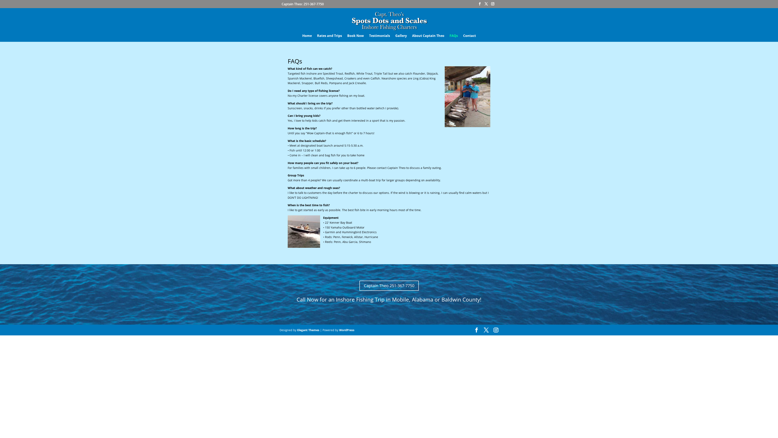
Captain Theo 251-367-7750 (389, 285)
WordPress (346, 330)
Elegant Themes (308, 330)
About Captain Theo (428, 36)
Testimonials (379, 36)
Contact (469, 36)
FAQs (454, 36)
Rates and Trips (329, 36)
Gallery (401, 36)
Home (307, 36)
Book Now (355, 36)
